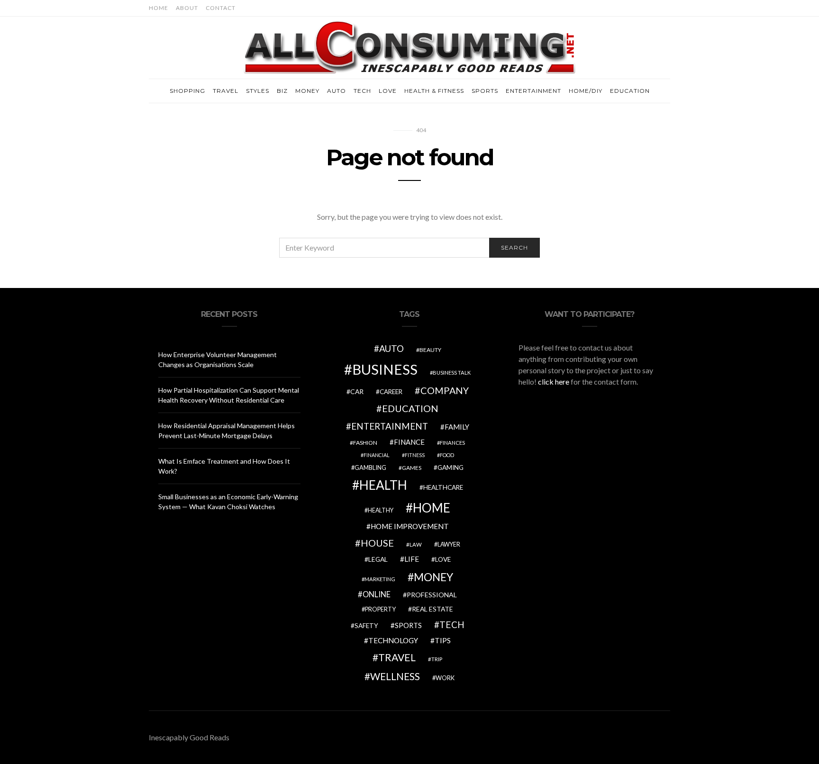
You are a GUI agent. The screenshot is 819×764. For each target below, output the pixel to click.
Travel (225, 90)
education (410, 408)
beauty (430, 349)
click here (553, 381)
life (411, 559)
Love (388, 90)
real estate (432, 609)
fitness (415, 455)
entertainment (389, 426)
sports (408, 625)
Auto (336, 90)
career (391, 391)
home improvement (410, 526)
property (380, 609)
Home (158, 7)
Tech (362, 90)
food (447, 455)
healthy (380, 510)
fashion (365, 442)
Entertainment (533, 90)
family (457, 426)
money (433, 577)
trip (436, 659)
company (444, 390)
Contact (221, 7)
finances (452, 443)
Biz (282, 90)
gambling (370, 467)
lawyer (448, 544)
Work (445, 678)
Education (630, 90)
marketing (379, 579)
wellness (395, 676)
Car (357, 391)
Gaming (450, 467)
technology (393, 640)
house (377, 542)
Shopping (187, 90)
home (431, 507)
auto (391, 348)
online (377, 594)
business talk (452, 372)
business (385, 369)
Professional (432, 595)
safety (366, 625)
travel (397, 657)
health (383, 485)
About (187, 7)
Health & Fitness (434, 90)
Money (307, 90)
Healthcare (443, 487)
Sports (485, 90)
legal (378, 559)
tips (443, 640)
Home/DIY (585, 90)
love (443, 559)
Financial (377, 455)
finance (409, 442)
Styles (257, 90)
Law (416, 544)
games (411, 467)
